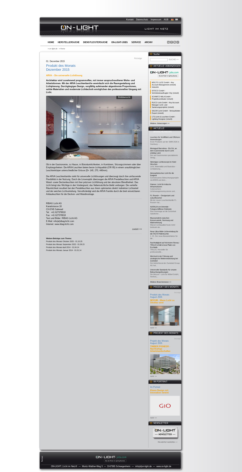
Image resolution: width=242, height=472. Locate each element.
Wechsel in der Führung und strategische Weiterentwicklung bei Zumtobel (164, 258)
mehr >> (153, 328)
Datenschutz (142, 19)
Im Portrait (155, 387)
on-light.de (53, 49)
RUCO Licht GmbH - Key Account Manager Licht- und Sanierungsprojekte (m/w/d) (165, 105)
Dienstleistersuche (95, 42)
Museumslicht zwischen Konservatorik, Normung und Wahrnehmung (161, 220)
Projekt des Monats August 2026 (159, 342)
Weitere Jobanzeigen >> (159, 123)
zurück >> (137, 229)
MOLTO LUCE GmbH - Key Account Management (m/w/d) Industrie (164, 84)
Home (51, 42)
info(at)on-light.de (143, 466)
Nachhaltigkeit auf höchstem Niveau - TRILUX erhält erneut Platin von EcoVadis (165, 245)
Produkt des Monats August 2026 (159, 295)
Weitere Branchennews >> (160, 282)
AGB (166, 19)
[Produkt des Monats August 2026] (165, 326)
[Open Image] (94, 127)
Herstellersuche (69, 42)
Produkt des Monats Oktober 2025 (60, 241)
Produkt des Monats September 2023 (61, 244)
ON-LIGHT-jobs (119, 42)
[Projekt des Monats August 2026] (165, 374)
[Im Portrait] (165, 416)
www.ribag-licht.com (64, 224)
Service (136, 42)
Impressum (156, 19)
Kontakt (130, 19)
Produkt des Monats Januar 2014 (59, 250)
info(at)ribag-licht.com (64, 221)
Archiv (149, 42)
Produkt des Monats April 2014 (58, 247)
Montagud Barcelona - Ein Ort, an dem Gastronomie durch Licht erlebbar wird (163, 150)
